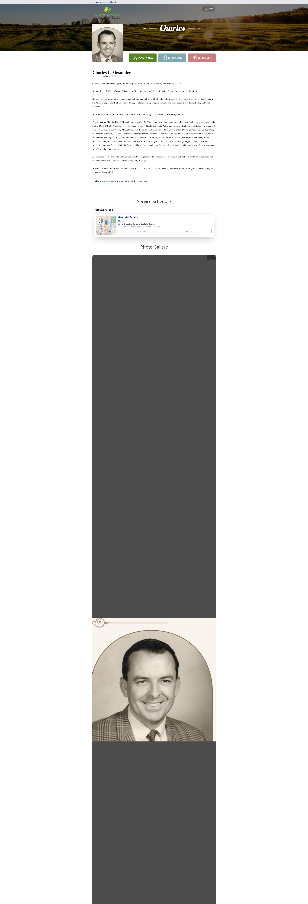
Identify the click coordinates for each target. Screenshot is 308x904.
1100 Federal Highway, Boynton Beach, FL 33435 (141, 226)
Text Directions (141, 231)
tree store (143, 180)
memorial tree (108, 180)
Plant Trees (188, 231)
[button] (106, 222)
